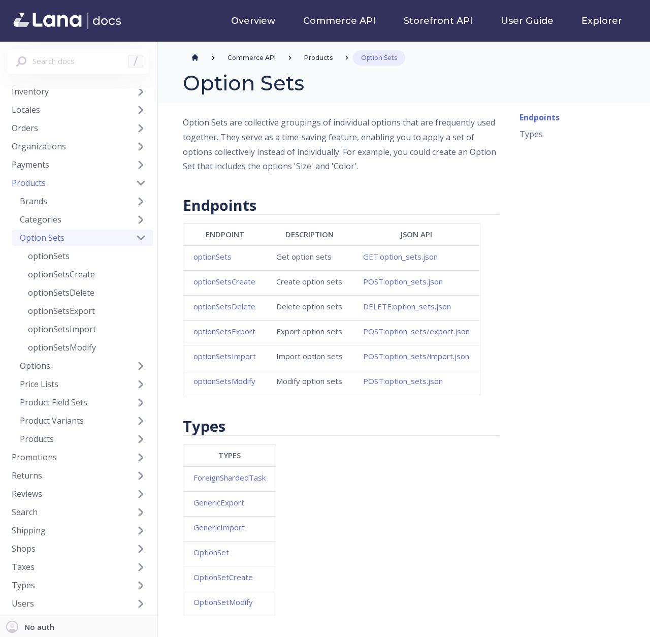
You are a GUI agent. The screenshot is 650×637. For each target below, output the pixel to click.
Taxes (23, 566)
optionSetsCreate (61, 274)
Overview (253, 21)
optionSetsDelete (61, 292)
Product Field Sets (53, 402)
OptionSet (211, 552)
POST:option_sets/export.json (416, 331)
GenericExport (218, 502)
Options (35, 365)
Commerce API (339, 21)
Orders (25, 128)
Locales (26, 109)
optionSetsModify (62, 347)
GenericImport (219, 527)
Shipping (29, 530)
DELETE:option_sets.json (407, 306)
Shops (24, 548)
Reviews (27, 493)
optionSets (49, 256)
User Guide (527, 21)
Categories (40, 219)
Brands (33, 201)
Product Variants (52, 420)
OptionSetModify (223, 602)
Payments (30, 164)
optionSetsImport (62, 329)
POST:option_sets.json (403, 281)
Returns (27, 475)
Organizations (39, 146)
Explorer (601, 21)
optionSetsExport (61, 310)
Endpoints (539, 117)
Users (23, 603)
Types (531, 134)
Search (25, 512)
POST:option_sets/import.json (416, 356)
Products (29, 182)
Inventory (30, 91)
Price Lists (39, 384)
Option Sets (42, 237)
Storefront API (438, 21)
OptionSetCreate (223, 577)
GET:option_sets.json (400, 256)
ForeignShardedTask (229, 477)
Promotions (34, 457)
